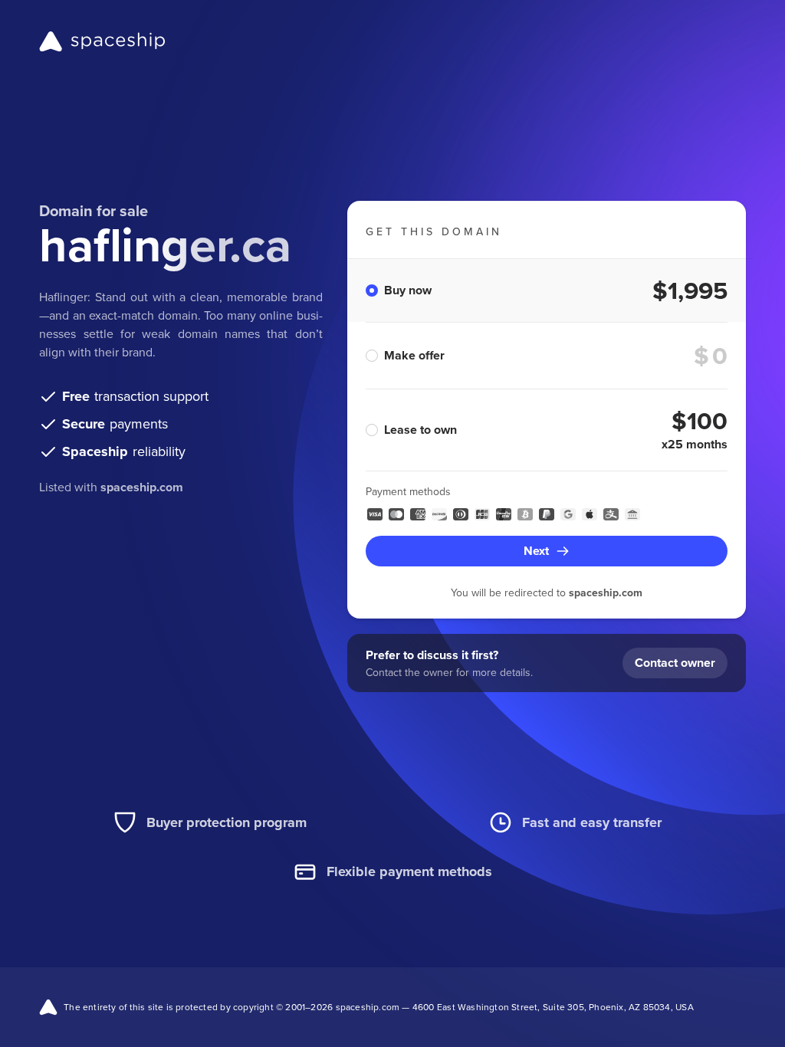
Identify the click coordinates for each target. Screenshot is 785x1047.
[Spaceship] (102, 41)
